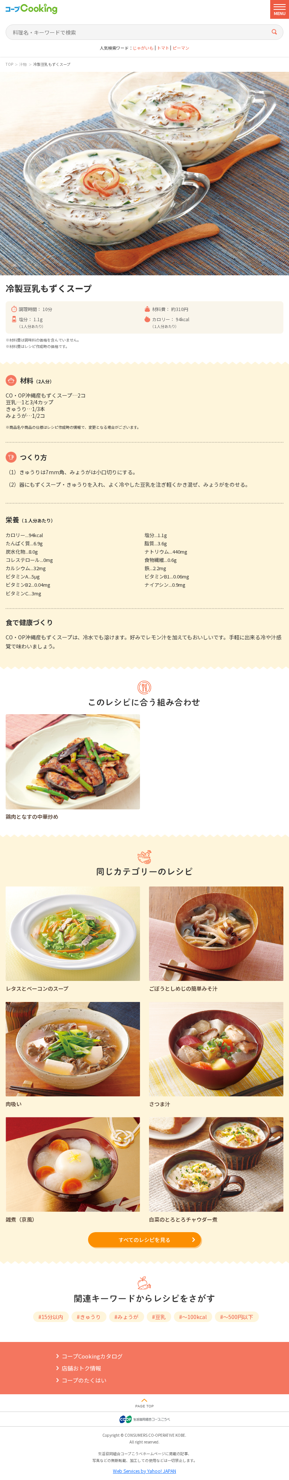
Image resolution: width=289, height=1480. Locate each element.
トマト (163, 48)
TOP (9, 64)
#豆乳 (159, 1317)
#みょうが (126, 1317)
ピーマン (181, 48)
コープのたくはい (84, 1380)
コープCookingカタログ (92, 1356)
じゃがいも (143, 48)
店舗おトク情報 (81, 1368)
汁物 (23, 64)
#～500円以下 (236, 1317)
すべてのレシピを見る (144, 1239)
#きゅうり (89, 1317)
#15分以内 (50, 1317)
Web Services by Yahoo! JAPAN (144, 1471)
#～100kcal (193, 1317)
